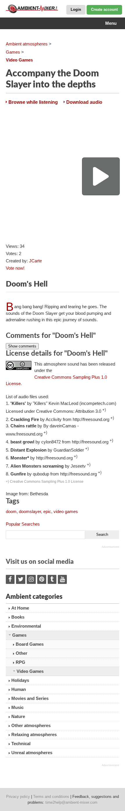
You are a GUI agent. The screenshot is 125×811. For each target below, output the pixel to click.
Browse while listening (33, 102)
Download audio (84, 102)
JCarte (35, 260)
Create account (104, 9)
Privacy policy (18, 796)
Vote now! (15, 268)
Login (76, 9)
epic (47, 511)
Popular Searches (23, 524)
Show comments (22, 346)
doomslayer (30, 511)
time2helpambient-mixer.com (71, 802)
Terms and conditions (51, 796)
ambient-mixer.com (35, 8)
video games (65, 511)
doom (11, 511)
